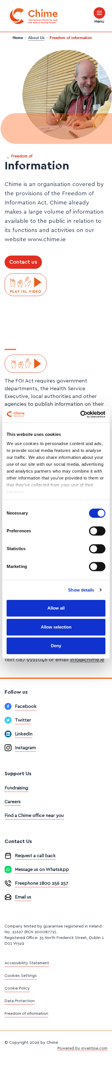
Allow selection (56, 627)
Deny (56, 645)
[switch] (97, 531)
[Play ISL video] (26, 284)
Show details (81, 589)
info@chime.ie (87, 659)
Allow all (56, 608)
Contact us (23, 262)
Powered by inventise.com (82, 1048)
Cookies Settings (21, 976)
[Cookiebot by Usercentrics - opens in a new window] (80, 414)
